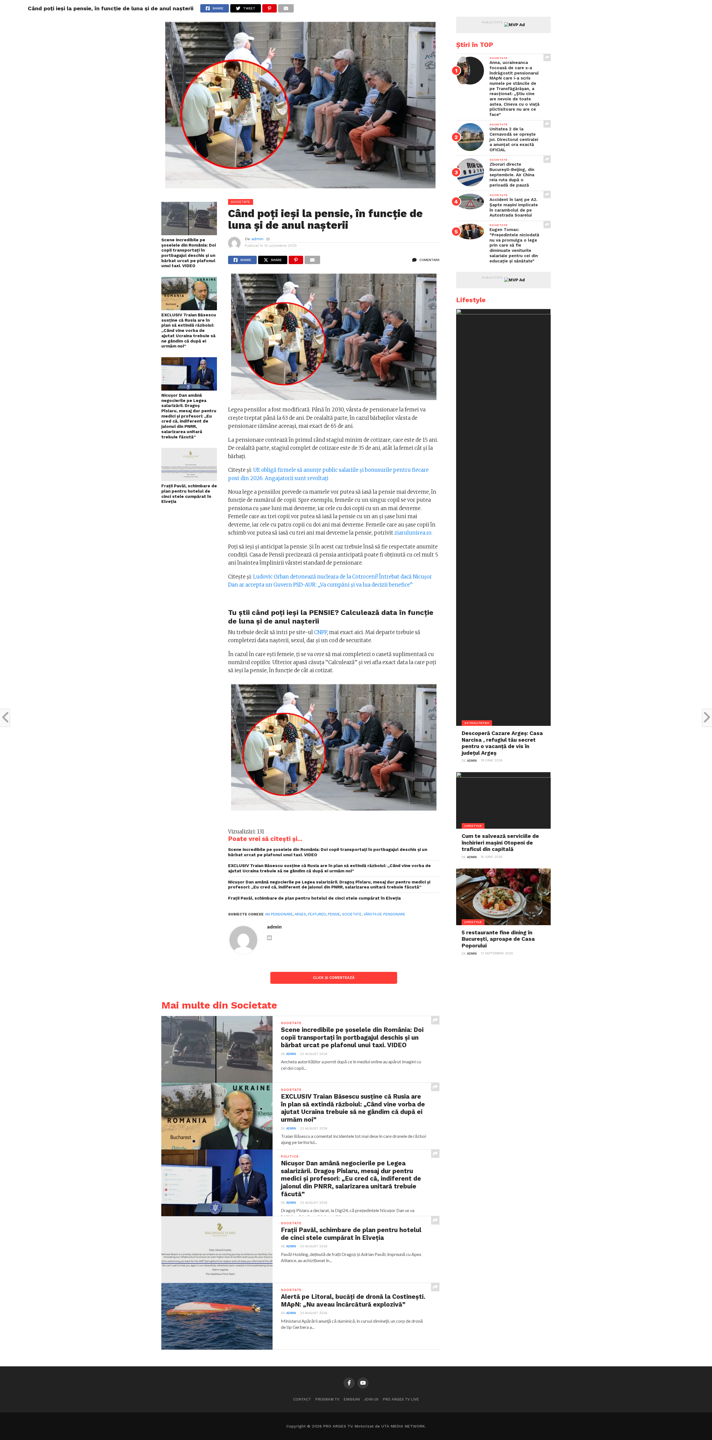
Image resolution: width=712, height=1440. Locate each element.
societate (352, 914)
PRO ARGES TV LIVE (401, 1399)
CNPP (320, 632)
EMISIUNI (351, 1399)
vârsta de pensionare (384, 914)
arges (300, 914)
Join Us (371, 1399)
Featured (317, 914)
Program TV (327, 1399)
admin (257, 239)
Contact (302, 1399)
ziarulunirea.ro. (413, 533)
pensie (334, 914)
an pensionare (279, 914)
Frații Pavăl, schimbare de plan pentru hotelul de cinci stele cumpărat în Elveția (189, 493)
